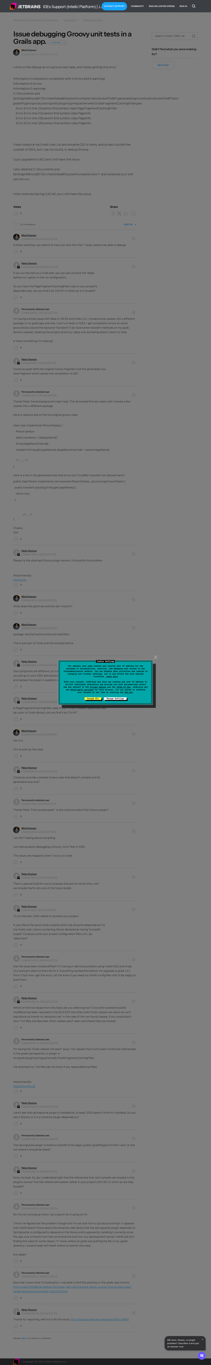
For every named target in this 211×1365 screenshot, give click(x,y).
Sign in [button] (183, 6)
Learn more (112, 676)
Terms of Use (123, 687)
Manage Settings (115, 698)
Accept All (93, 698)
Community (137, 6)
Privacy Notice (98, 687)
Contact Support (114, 6)
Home (25, 6)
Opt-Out (129, 692)
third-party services (81, 689)
